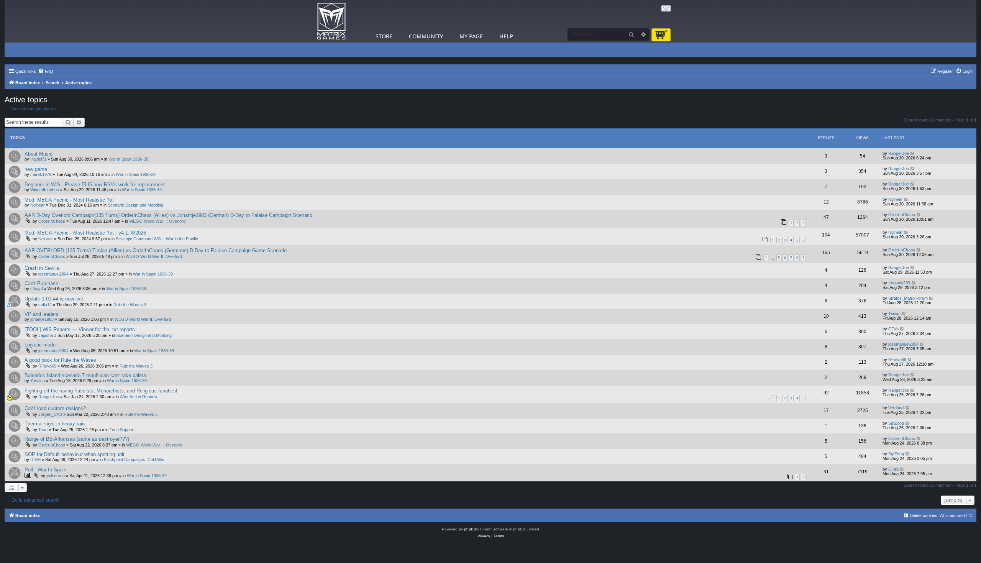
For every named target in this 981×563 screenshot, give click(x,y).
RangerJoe (898, 153)
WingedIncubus (44, 189)
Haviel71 (38, 159)
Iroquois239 (899, 283)
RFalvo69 (47, 366)
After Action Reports (138, 396)
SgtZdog (896, 423)
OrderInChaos (51, 221)
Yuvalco (37, 380)
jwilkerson (55, 475)
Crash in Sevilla (42, 268)
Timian (894, 313)
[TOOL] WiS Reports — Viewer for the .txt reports (80, 329)
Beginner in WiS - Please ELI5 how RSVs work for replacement (95, 184)
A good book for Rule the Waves (60, 360)
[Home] (331, 21)
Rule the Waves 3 (129, 304)
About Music (38, 154)
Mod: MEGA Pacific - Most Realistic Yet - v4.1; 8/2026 (85, 233)
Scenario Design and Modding (135, 205)
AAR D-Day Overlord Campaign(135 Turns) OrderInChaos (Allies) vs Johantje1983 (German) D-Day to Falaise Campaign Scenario (168, 215)
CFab (893, 329)
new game (36, 169)
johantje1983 (42, 319)
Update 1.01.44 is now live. (55, 299)
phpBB (470, 529)
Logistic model (41, 345)
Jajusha (45, 335)
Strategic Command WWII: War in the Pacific (157, 238)
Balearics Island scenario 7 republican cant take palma (85, 375)
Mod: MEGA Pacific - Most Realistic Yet (69, 200)
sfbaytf (36, 288)
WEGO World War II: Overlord (157, 221)
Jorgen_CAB (50, 414)
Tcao (43, 429)
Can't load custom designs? (55, 408)
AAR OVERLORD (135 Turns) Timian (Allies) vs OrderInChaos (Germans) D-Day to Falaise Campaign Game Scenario (156, 250)
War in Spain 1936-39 (128, 159)
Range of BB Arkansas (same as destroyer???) (77, 439)
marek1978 (40, 174)
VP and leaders (42, 314)
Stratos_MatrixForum (908, 298)
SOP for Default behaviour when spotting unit (75, 454)
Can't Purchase (41, 283)
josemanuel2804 (53, 274)
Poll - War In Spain (45, 470)
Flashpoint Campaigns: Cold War (134, 459)
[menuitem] (45, 71)
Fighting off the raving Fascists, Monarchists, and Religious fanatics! (101, 391)
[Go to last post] (912, 153)
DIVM (35, 459)
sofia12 (45, 304)
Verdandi (896, 407)
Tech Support (122, 429)
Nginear (37, 205)
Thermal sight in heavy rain (55, 424)
